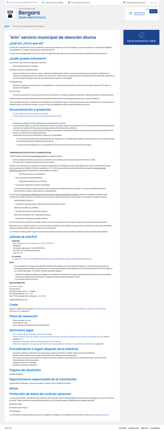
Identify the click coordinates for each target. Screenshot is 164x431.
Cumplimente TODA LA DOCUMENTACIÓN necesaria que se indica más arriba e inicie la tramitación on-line (52, 259)
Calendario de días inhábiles (54, 2)
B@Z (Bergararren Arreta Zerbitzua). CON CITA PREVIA (33, 243)
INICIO (7, 26)
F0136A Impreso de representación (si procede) (30, 114)
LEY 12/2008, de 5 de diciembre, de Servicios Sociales (32, 334)
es (155, 2)
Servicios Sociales (15, 286)
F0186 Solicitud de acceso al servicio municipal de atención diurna (37, 116)
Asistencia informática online (136, 2)
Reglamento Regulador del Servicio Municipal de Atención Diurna (37, 341)
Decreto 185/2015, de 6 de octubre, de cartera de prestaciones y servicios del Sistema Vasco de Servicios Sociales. (55, 337)
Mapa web (144, 428)
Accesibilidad (154, 428)
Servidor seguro (133, 428)
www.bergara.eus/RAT (99, 415)
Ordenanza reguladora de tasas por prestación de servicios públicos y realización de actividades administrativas (54, 344)
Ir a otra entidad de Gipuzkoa (80, 2)
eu (152, 2)
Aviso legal (122, 428)
